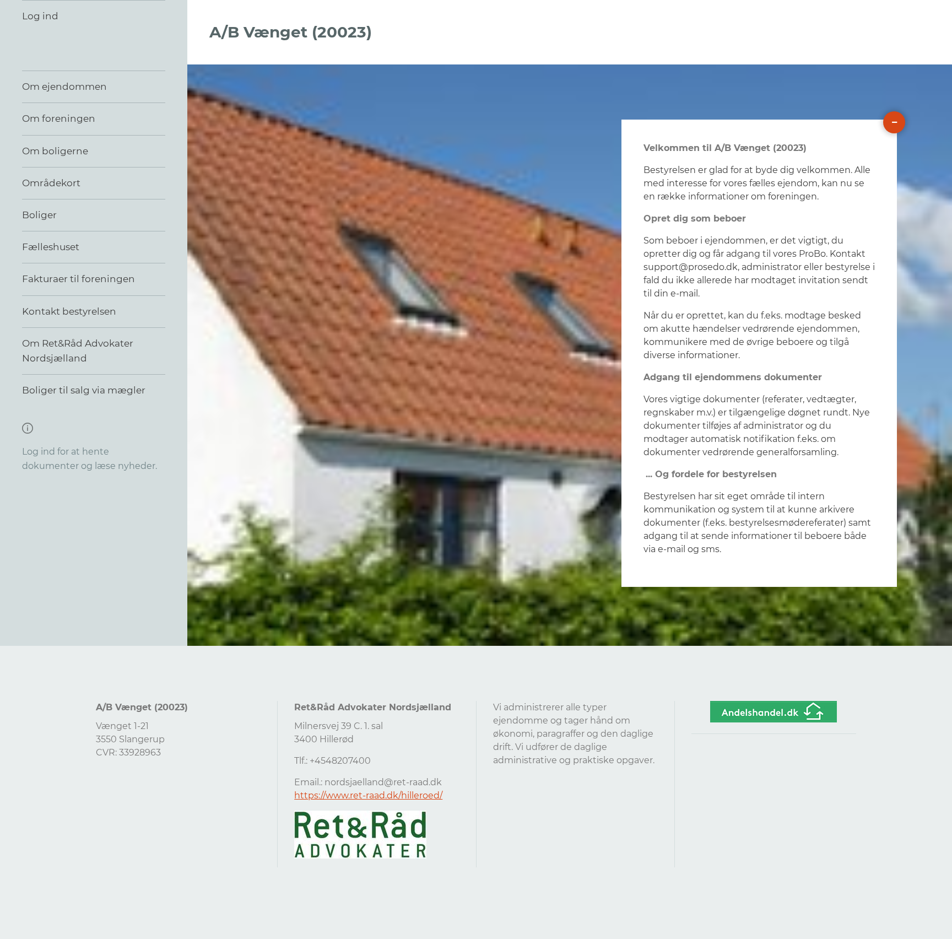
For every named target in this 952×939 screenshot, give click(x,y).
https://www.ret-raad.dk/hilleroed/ (368, 795)
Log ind (40, 15)
